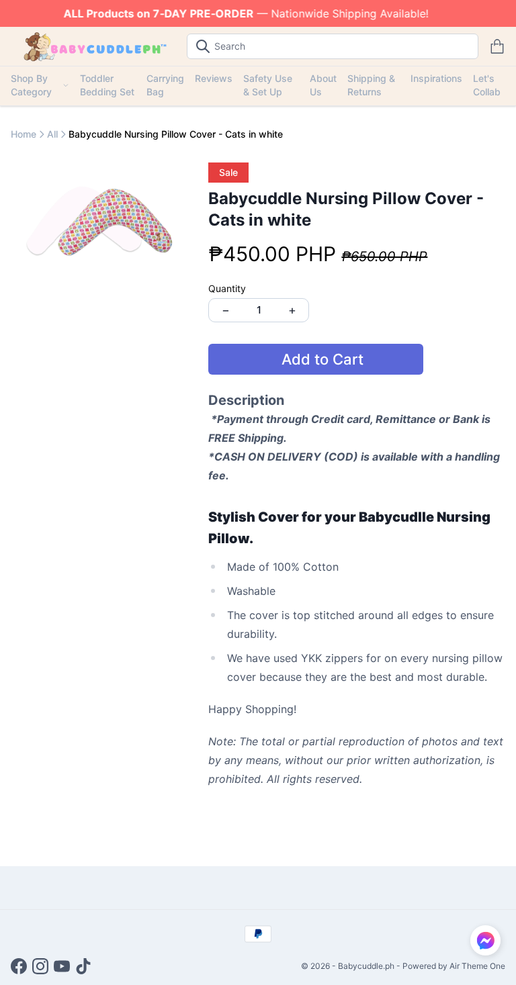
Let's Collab (487, 85)
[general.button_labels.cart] (497, 46)
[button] (485, 940)
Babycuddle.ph (366, 966)
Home (23, 134)
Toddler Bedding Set (107, 85)
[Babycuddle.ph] (93, 46)
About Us (323, 85)
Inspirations (436, 78)
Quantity (227, 288)
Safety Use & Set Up (267, 85)
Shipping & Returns (371, 85)
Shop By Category (31, 85)
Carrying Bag (165, 85)
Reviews (213, 78)
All (52, 134)
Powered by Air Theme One (453, 966)
